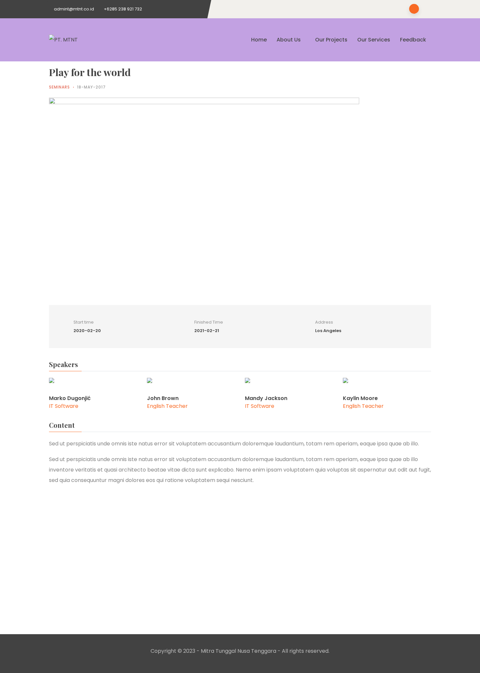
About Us (289, 39)
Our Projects (331, 39)
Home (259, 39)
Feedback (413, 39)
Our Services (373, 39)
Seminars (59, 87)
